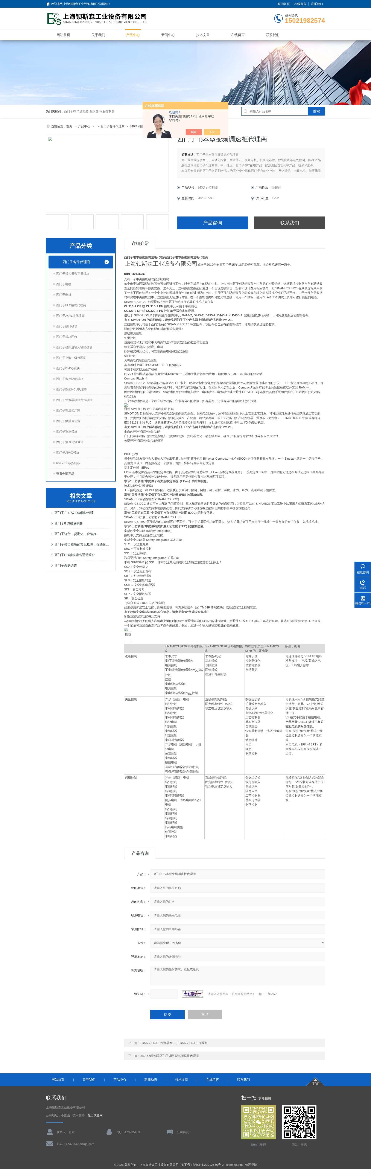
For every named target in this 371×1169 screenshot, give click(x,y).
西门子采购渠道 (66, 565)
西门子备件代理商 (112, 126)
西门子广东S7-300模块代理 (74, 513)
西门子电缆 (63, 284)
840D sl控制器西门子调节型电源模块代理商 (169, 1056)
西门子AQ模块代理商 (70, 315)
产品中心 (133, 35)
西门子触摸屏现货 (68, 421)
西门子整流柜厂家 (68, 410)
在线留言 (300, 4)
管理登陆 (251, 1164)
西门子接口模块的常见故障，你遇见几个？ (83, 544)
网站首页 (63, 35)
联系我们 (317, 4)
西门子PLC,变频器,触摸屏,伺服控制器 (89, 111)
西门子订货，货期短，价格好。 (77, 534)
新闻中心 (168, 35)
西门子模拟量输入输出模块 (74, 347)
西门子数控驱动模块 (69, 379)
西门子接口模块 (66, 326)
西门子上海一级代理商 (71, 358)
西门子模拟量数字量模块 (72, 273)
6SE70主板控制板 (68, 463)
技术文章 (203, 35)
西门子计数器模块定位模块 (74, 400)
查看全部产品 (65, 473)
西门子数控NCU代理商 (71, 389)
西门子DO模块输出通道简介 (75, 555)
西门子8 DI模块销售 (69, 523)
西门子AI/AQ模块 (67, 452)
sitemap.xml (234, 1164)
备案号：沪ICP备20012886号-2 (202, 1164)
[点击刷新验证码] (192, 994)
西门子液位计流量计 (69, 442)
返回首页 (284, 4)
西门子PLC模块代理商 (71, 305)
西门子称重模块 (66, 431)
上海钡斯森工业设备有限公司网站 (85, 4)
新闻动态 (150, 1079)
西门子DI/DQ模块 (68, 368)
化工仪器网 (95, 1115)
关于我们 (98, 35)
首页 (69, 126)
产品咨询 (212, 223)
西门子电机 (63, 294)
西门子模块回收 (66, 336)
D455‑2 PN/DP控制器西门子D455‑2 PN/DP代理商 (173, 1043)
